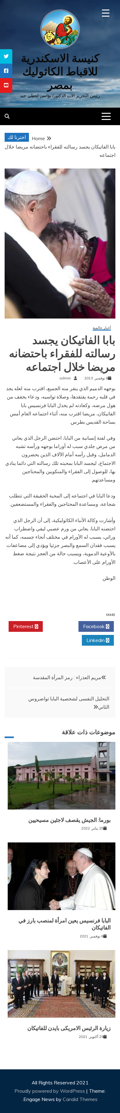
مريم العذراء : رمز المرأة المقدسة (67, 677)
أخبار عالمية (102, 328)
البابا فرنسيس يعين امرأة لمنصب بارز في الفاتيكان (64, 924)
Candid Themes (80, 1099)
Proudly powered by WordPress (50, 1091)
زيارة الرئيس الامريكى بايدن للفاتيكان (69, 1028)
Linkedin (96, 640)
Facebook (94, 626)
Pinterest (24, 626)
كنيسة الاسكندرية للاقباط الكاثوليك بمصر (60, 71)
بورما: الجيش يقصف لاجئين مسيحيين (69, 820)
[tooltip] (6, 56)
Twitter (59, 626)
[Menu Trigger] (105, 13)
